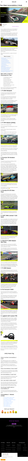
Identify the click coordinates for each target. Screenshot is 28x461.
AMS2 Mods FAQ (3, 66)
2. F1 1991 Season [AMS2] (4, 59)
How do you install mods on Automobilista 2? (7, 70)
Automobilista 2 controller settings (8, 398)
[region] (9, 456)
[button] (13, 26)
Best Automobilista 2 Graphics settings (9, 397)
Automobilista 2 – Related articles (5, 71)
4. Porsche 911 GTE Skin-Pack (5, 61)
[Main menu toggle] (2, 2)
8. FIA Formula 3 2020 (4, 64)
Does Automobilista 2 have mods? (5, 68)
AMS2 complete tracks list (7, 406)
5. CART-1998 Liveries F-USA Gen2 (5, 62)
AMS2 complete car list (7, 405)
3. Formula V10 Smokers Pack (5, 60)
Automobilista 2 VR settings (7, 400)
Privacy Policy (21, 455)
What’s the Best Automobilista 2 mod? (6, 67)
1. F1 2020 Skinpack (3, 58)
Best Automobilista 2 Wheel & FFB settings (9, 399)
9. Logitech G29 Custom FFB (4, 65)
